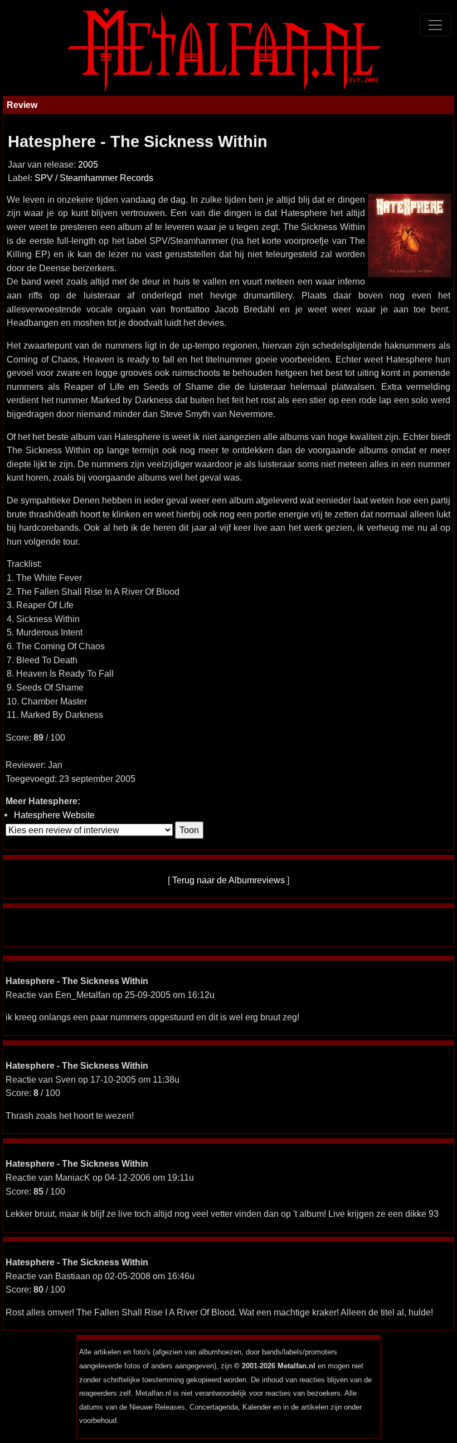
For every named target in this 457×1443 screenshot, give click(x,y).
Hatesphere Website (54, 815)
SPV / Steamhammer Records (94, 178)
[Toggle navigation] (435, 25)
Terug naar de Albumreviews (228, 880)
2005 (88, 164)
